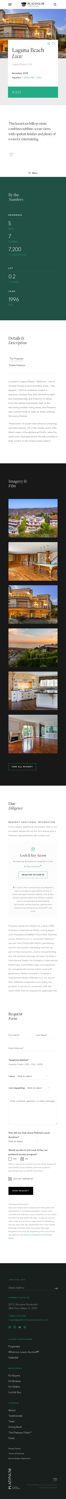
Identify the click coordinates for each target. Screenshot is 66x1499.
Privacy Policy (14, 1449)
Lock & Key (14, 1392)
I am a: (11, 1076)
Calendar (13, 1358)
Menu (35, 173)
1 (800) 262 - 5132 (32, 77)
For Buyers (14, 1376)
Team (11, 1422)
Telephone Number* (18, 1060)
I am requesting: (16, 1088)
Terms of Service (16, 1454)
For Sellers (14, 1387)
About (12, 1410)
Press (11, 1438)
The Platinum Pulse (20, 1433)
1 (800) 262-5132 (17, 1316)
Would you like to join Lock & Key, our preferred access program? (28, 1152)
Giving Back (15, 1427)
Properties (14, 1347)
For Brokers (14, 1381)
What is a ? (23, 1352)
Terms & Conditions (32, 1235)
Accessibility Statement (19, 1459)
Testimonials (15, 1416)
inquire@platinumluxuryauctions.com (28, 1320)
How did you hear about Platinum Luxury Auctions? (29, 1135)
